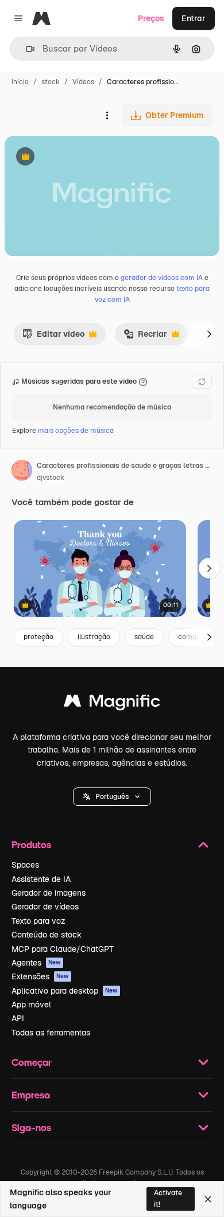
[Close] (208, 1199)
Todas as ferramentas (50, 1032)
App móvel (31, 1004)
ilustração (94, 636)
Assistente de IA (41, 879)
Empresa (30, 1095)
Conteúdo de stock (46, 935)
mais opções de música (76, 430)
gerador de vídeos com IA (162, 277)
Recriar (145, 337)
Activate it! (168, 1198)
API (17, 1018)
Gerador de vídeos (45, 906)
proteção (38, 636)
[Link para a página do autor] (21, 472)
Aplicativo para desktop (64, 991)
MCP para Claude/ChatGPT (62, 949)
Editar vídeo (53, 337)
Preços (151, 18)
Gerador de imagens (48, 893)
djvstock (50, 477)
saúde (144, 636)
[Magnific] (112, 703)
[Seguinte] (209, 334)
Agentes (36, 963)
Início (20, 81)
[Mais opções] (106, 115)
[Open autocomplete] (25, 49)
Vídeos (83, 81)
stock (50, 81)
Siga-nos (31, 1127)
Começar (31, 1062)
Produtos (31, 844)
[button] (112, 796)
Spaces (25, 865)
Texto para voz (38, 921)
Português (112, 796)
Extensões (40, 976)
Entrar (193, 18)
